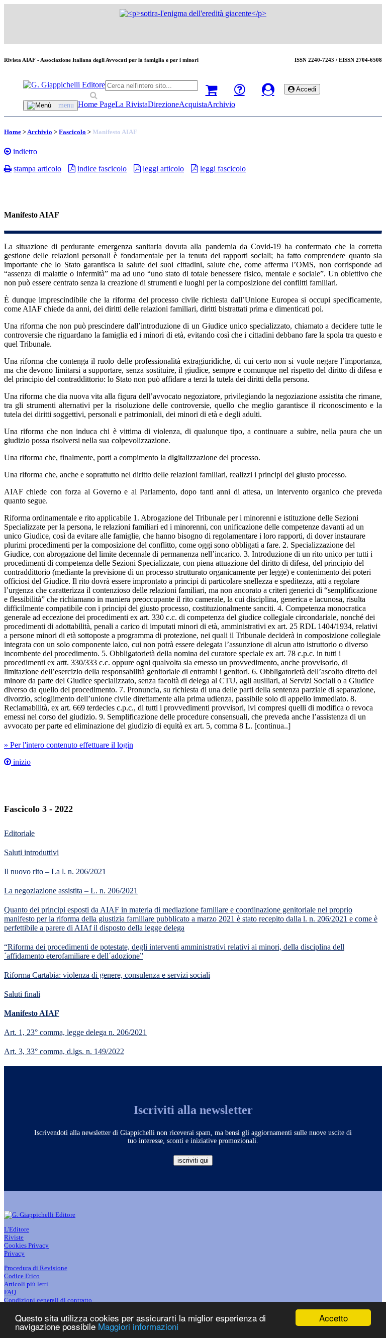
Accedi (305, 89)
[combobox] (151, 85)
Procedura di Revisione (35, 1268)
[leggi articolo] (137, 168)
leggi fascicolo (223, 168)
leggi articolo (163, 168)
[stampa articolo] (8, 168)
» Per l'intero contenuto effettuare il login (68, 745)
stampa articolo (37, 168)
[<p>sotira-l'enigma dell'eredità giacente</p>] (193, 13)
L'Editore (16, 1229)
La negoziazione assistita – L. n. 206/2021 (71, 890)
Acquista (193, 104)
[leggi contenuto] (7, 762)
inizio (21, 762)
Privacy (14, 1253)
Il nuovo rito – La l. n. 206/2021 (55, 871)
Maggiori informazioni (138, 1326)
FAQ (10, 1292)
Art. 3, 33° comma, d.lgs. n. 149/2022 (64, 1051)
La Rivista (131, 104)
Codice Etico (22, 1276)
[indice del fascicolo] (71, 168)
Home (12, 132)
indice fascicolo (102, 168)
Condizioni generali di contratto (48, 1300)
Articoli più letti (26, 1284)
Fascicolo (72, 132)
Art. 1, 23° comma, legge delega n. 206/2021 (75, 1032)
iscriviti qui (193, 1160)
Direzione (163, 104)
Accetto (333, 1317)
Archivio (221, 104)
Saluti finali (22, 994)
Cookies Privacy (26, 1245)
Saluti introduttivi (31, 852)
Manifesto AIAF (31, 1013)
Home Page (96, 104)
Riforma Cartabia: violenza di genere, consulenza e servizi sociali (107, 975)
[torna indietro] (7, 151)
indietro (25, 151)
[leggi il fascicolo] (194, 168)
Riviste (14, 1237)
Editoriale (19, 833)
